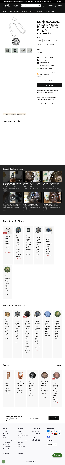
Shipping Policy (7, 444)
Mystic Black (50, 44)
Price (38, 49)
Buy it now (49, 85)
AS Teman (20, 221)
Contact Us (6, 438)
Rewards (5, 433)
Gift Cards (20, 453)
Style (38, 37)
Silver (39, 40)
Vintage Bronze (48, 40)
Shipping (39, 76)
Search (5, 431)
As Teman (20, 305)
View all (59, 365)
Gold (57, 40)
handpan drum (21, 114)
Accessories (21, 449)
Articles (5, 435)
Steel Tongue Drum (23, 435)
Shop (5, 11)
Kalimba (20, 433)
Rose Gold (41, 44)
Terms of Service (7, 449)
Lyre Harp (20, 442)
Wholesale (21, 451)
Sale (31, 11)
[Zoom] (17, 31)
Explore (40, 11)
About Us (5, 451)
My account (6, 453)
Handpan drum (22, 438)
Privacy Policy (7, 442)
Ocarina (20, 444)
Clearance (50, 11)
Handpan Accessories (10, 114)
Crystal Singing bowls (23, 440)
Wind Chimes (21, 446)
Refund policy (7, 446)
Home (38, 17)
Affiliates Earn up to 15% (9, 440)
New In (24, 11)
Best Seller (14, 11)
